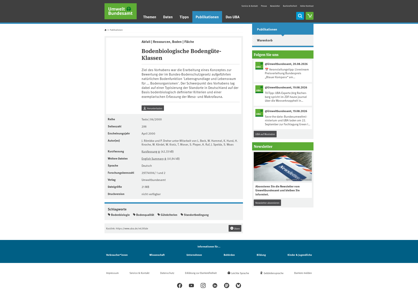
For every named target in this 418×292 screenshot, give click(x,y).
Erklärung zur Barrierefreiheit (201, 273)
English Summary (153, 158)
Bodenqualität (145, 215)
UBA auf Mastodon (265, 134)
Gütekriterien (169, 215)
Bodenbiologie (120, 215)
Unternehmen (194, 255)
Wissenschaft (157, 255)
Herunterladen (154, 108)
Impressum (112, 273)
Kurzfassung (149, 151)
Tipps (184, 16)
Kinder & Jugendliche (300, 255)
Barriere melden (303, 273)
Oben (236, 228)
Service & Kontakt (249, 5)
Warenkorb (265, 40)
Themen (149, 16)
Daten (168, 16)
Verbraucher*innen (117, 255)
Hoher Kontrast (307, 6)
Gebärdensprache (273, 273)
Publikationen (207, 16)
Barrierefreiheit (290, 5)
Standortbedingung (196, 215)
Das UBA (233, 16)
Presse (264, 5)
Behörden (229, 255)
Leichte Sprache (240, 273)
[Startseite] (120, 11)
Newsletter (275, 5)
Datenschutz (167, 273)
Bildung (261, 255)
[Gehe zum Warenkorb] (310, 16)
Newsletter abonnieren (267, 202)
